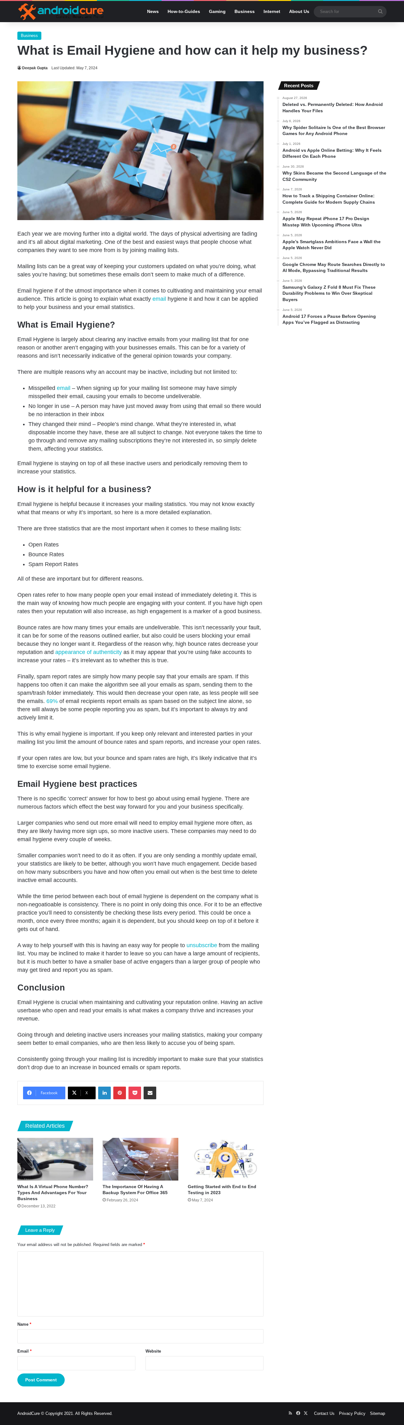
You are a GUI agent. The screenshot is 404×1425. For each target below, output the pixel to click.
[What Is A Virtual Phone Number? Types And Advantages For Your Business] (55, 1159)
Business (245, 11)
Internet (272, 11)
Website (153, 1351)
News (153, 11)
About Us (299, 11)
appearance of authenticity (88, 652)
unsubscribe (202, 945)
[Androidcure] (61, 12)
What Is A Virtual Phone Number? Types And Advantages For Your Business (52, 1192)
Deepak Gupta (35, 68)
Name (24, 1324)
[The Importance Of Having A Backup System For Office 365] (140, 1159)
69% (52, 701)
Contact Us (324, 1413)
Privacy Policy (352, 1413)
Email (24, 1351)
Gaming (217, 11)
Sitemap (377, 1413)
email (159, 299)
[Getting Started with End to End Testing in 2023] (226, 1159)
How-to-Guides (184, 11)
